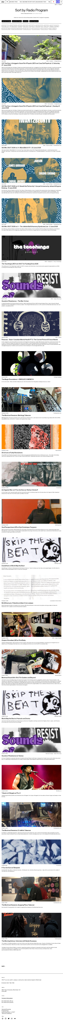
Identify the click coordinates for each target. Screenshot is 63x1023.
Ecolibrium (51, 61)
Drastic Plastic (44, 28)
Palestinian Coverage (6, 21)
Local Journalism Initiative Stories (55, 600)
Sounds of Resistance (57, 298)
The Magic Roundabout (57, 377)
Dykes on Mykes (52, 28)
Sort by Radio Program (16, 21)
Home (22, 13)
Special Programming (34, 21)
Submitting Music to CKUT (8, 1012)
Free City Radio (50, 103)
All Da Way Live (58, 790)
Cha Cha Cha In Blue (6, 28)
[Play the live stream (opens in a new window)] (7, 1)
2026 (47, 61)
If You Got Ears (58, 487)
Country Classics (27, 28)
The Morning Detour (57, 938)
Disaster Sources (36, 28)
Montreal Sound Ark (58, 675)
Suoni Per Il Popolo (49, 145)
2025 (53, 638)
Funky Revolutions (58, 450)
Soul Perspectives (58, 524)
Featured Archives (28, 13)
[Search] (58, 1)
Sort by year (25, 21)
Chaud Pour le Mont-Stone (17, 28)
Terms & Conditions (7, 1013)
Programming (5, 1010)
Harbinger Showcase (57, 61)
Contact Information (7, 998)
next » (3, 966)
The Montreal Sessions (57, 145)
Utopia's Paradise (58, 638)
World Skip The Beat (57, 563)
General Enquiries (6, 1009)
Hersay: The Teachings (57, 261)
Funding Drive (49, 261)
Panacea (59, 337)
